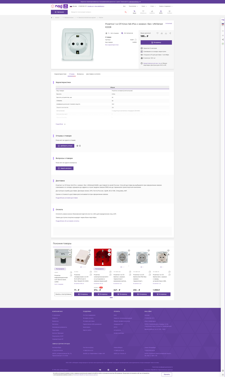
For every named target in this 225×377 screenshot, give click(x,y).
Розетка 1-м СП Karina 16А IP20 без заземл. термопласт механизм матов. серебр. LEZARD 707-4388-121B (140, 278)
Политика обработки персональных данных (158, 370)
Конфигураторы (119, 333)
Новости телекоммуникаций (123, 318)
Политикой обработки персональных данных (85, 375)
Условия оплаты (88, 318)
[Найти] (126, 12)
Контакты (55, 324)
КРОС (115, 327)
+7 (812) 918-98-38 (150, 350)
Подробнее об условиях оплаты (67, 221)
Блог (124, 6)
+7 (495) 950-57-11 (82, 6)
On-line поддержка (89, 315)
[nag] (125, 370)
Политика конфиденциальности (162, 367)
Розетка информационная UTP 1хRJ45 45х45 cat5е (61, 278)
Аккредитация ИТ (57, 339)
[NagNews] (116, 370)
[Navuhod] (108, 370)
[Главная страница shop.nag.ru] (59, 6)
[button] (112, 2)
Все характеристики (112, 45)
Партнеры (55, 330)
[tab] (60, 74)
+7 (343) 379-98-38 (57, 350)
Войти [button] (160, 13)
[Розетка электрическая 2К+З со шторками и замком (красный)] (102, 257)
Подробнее (59, 124)
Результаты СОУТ (57, 336)
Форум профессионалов (122, 321)
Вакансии (55, 321)
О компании (56, 315)
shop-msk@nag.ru (99, 6)
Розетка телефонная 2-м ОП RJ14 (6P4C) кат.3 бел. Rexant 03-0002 (81, 278)
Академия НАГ (118, 324)
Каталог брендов (57, 333)
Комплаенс (86, 327)
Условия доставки (89, 321)
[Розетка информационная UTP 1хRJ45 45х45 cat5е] (63, 257)
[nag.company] (100, 370)
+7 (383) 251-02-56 (119, 350)
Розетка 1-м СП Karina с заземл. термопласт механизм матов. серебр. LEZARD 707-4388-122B (121, 278)
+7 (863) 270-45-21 (88, 350)
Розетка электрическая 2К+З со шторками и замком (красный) (101, 278)
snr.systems (117, 330)
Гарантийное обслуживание (92, 324)
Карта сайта (87, 330)
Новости (55, 318)
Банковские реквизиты (59, 327)
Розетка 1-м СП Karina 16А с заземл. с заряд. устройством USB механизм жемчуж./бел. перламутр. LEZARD (160, 278)
